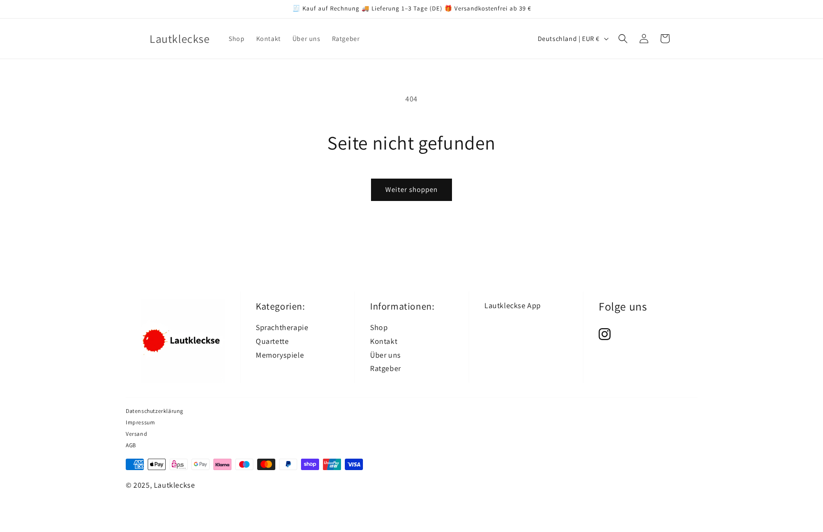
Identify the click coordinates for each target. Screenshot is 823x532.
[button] (622, 38)
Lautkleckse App (512, 306)
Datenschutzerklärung (154, 410)
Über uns (385, 355)
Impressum (140, 422)
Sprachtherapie (282, 327)
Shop (379, 327)
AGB (131, 445)
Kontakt (383, 341)
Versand (136, 433)
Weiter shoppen (411, 189)
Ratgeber (385, 368)
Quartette (272, 341)
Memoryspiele (280, 355)
